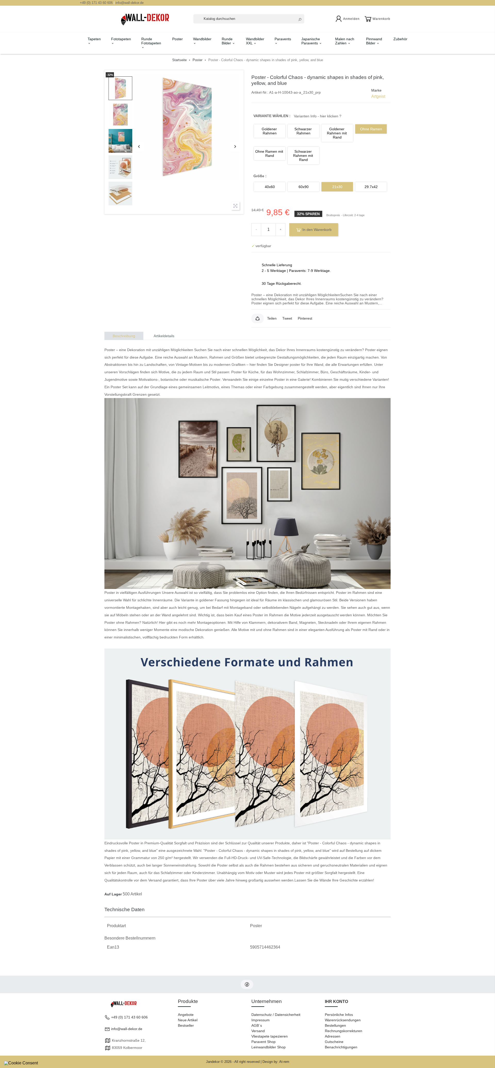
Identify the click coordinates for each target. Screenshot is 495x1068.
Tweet (287, 318)
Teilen (272, 318)
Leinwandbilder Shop (268, 1047)
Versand (258, 1031)
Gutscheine (334, 1042)
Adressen (332, 1036)
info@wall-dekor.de (130, 3)
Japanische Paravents (310, 41)
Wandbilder (202, 39)
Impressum (260, 1020)
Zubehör (400, 39)
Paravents (283, 39)
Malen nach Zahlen (344, 41)
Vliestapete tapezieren (269, 1036)
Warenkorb (381, 19)
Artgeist (378, 96)
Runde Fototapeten (151, 41)
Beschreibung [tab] (124, 336)
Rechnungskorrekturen (343, 1031)
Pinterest (305, 318)
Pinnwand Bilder (374, 41)
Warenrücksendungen (343, 1020)
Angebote (186, 1015)
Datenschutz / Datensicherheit (275, 1015)
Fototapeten (121, 39)
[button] (257, 318)
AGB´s (256, 1025)
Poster (177, 39)
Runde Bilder (227, 41)
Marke (376, 90)
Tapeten (94, 39)
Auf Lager (113, 894)
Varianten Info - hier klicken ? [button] (317, 116)
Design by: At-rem (275, 1062)
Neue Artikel (187, 1020)
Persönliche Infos (339, 1015)
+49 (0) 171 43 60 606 (96, 3)
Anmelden (351, 19)
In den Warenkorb (316, 230)
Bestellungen (335, 1025)
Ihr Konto (336, 1001)
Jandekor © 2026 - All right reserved (233, 1062)
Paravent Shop (263, 1042)
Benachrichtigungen (341, 1047)
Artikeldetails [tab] (164, 336)
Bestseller (186, 1025)
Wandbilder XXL (255, 41)
